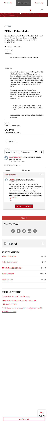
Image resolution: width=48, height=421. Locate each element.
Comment (28, 170)
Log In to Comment (24, 206)
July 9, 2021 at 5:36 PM (16, 161)
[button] (43, 243)
